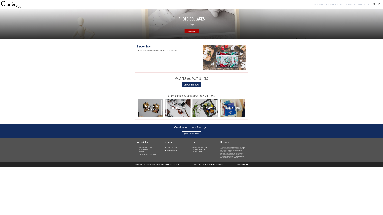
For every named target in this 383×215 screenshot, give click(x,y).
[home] (11, 4)
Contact (366, 4)
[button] (340, 4)
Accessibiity (219, 164)
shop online (332, 4)
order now (192, 31)
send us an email (172, 150)
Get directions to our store (147, 154)
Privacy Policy (197, 164)
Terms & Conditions (208, 164)
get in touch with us (191, 134)
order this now (191, 85)
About (360, 4)
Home (316, 4)
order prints (323, 4)
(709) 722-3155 (172, 147)
